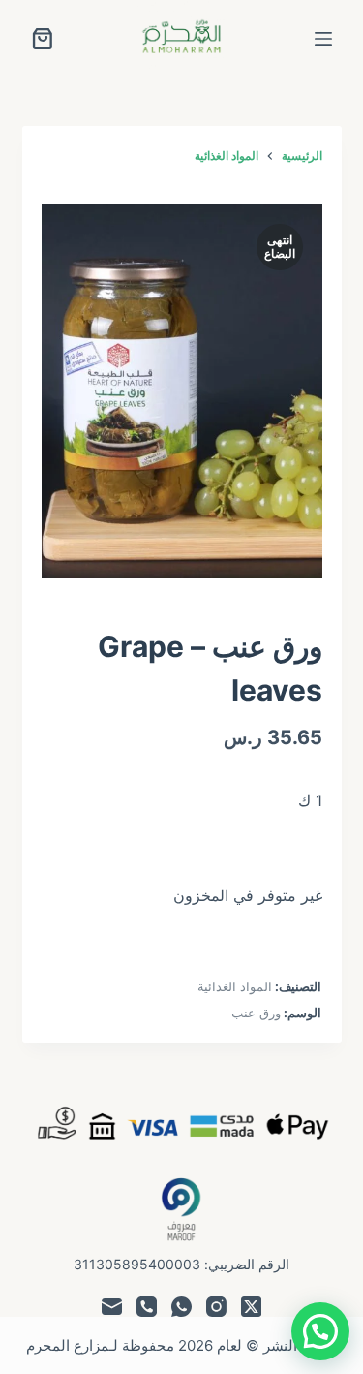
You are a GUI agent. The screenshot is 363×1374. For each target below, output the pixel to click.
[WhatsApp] (181, 1306)
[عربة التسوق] (42, 38)
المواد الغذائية (234, 986)
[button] (320, 1331)
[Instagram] (216, 1306)
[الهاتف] (146, 1306)
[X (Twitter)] (251, 1306)
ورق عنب (256, 1012)
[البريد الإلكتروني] (112, 1306)
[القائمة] (323, 38)
